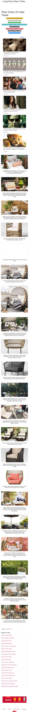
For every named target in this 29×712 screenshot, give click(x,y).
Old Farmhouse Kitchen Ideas (8, 675)
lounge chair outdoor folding (14, 31)
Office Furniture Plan (6, 659)
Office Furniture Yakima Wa (8, 638)
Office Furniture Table (6, 670)
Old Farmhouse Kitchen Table (8, 651)
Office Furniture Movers (7, 648)
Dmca (4, 709)
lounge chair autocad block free (14, 20)
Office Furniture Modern (7, 678)
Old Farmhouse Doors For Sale (9, 654)
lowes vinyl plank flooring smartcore (15, 18)
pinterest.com (9, 629)
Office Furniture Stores (7, 656)
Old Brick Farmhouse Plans (8, 667)
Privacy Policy (17, 709)
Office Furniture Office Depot (8, 683)
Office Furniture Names (7, 635)
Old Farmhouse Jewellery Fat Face (9, 681)
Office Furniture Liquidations (8, 662)
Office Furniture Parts (6, 640)
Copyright (24, 709)
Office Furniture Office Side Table (9, 665)
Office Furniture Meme (7, 643)
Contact (9, 709)
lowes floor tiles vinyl (14, 26)
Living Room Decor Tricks (14, 1)
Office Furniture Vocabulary (8, 673)
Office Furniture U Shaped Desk (9, 646)
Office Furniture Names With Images (10, 686)
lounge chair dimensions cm (14, 22)
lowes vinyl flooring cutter (14, 33)
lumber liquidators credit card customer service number (14, 24)
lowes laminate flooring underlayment (14, 28)
